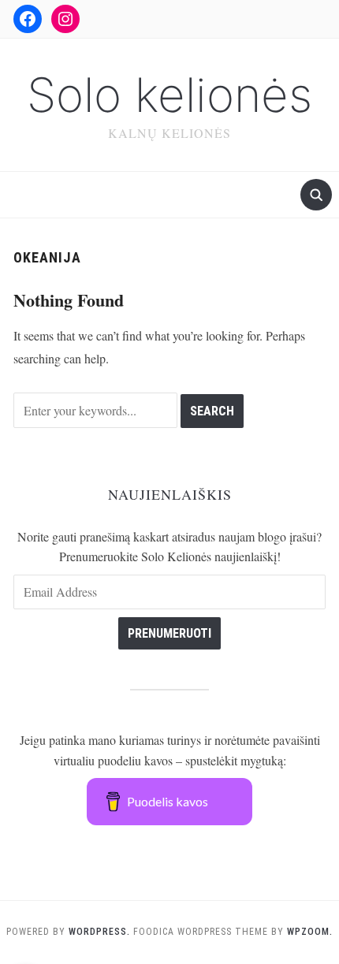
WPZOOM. (310, 931)
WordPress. (99, 931)
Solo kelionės (169, 94)
